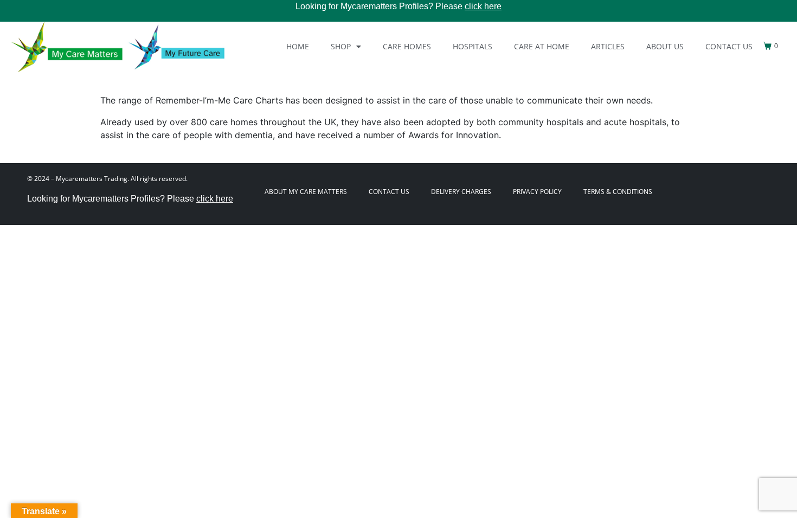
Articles (608, 46)
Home (297, 46)
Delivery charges (461, 191)
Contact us (729, 46)
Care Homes (407, 46)
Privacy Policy (537, 191)
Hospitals (472, 46)
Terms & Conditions (617, 191)
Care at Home (541, 46)
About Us (665, 46)
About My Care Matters (306, 191)
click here (483, 6)
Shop (341, 46)
